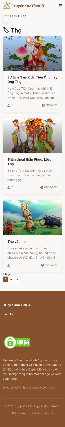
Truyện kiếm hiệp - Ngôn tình (23, 327)
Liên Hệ (48, 413)
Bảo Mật (35, 413)
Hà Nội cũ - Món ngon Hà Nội (24, 323)
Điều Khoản (19, 413)
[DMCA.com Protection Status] (17, 348)
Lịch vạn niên (12, 318)
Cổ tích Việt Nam (15, 309)
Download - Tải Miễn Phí (20, 332)
